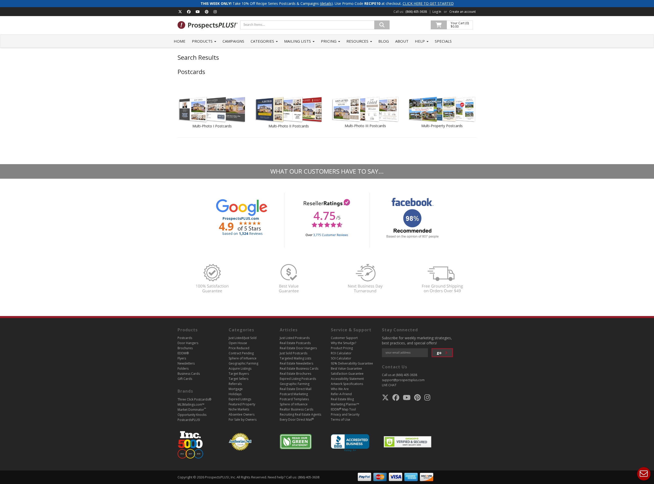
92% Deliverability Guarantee (352, 363)
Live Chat (644, 474)
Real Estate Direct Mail (295, 389)
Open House (238, 343)
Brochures (185, 348)
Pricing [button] (329, 41)
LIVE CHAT (389, 385)
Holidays (235, 394)
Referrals (235, 384)
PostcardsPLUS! (189, 420)
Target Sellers (238, 379)
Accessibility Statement (347, 379)
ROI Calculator (341, 353)
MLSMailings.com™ (191, 404)
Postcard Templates (294, 399)
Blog (383, 41)
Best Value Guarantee (346, 368)
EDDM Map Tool (343, 409)
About (401, 41)
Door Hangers (188, 343)
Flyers (182, 358)
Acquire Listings (240, 368)
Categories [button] (263, 41)
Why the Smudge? (343, 343)
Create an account (462, 11)
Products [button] (203, 41)
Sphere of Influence (242, 358)
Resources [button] (357, 41)
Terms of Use (340, 419)
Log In (437, 11)
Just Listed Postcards (295, 338)
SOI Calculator (341, 358)
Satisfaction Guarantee (347, 373)
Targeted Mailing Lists (295, 358)
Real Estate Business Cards (299, 368)
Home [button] (179, 41)
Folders (183, 368)
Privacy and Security (345, 414)
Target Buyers (239, 373)
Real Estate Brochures (295, 373)
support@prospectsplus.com (403, 380)
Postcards (185, 338)
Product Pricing (342, 348)
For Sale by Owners (242, 419)
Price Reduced (239, 348)
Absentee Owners (241, 414)
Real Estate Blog (342, 399)
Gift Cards (185, 379)
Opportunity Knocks (192, 415)
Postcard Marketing (294, 394)
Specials (443, 41)
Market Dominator (192, 409)
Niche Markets (239, 409)
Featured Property (242, 404)
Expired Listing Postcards (298, 379)
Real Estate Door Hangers (298, 348)
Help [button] (420, 41)
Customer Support (344, 338)
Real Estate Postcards (295, 343)
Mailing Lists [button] (298, 41)
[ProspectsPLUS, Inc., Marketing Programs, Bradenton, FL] (350, 443)
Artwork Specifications (347, 384)
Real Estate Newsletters (296, 363)
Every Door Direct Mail (297, 419)
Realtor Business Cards (296, 409)
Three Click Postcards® (194, 399)
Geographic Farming (243, 363)
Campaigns (233, 41)
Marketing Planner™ (345, 404)
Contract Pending (241, 353)
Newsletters (186, 363)
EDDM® (183, 353)
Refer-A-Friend (341, 394)
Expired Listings (240, 399)
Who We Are (340, 389)
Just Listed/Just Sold (242, 338)
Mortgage (236, 389)
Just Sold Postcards (293, 353)
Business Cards (189, 373)
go (439, 352)
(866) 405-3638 (416, 11)
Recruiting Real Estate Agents (300, 414)
